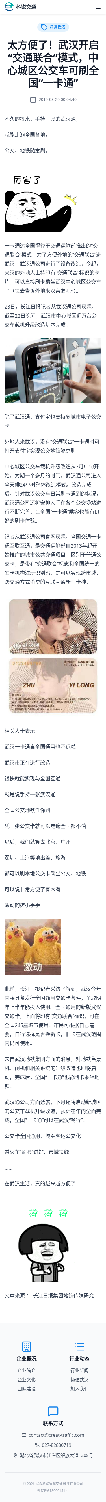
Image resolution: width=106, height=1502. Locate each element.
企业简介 (27, 1370)
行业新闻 (79, 1370)
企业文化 (27, 1379)
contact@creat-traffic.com (56, 1435)
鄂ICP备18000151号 (53, 1490)
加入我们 (79, 1388)
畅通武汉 (79, 1379)
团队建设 (27, 1388)
